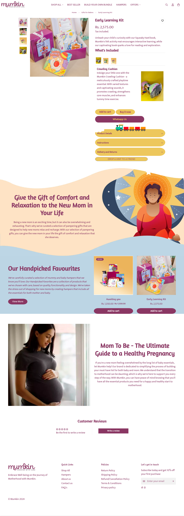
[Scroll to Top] (179, 502)
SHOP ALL (56, 5)
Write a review (113, 431)
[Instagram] (145, 488)
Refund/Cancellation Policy (115, 479)
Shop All (65, 470)
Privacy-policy (108, 487)
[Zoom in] (83, 23)
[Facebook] (142, 488)
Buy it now (125, 112)
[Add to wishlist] (162, 21)
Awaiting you (113, 299)
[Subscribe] (173, 481)
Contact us (66, 483)
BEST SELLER (73, 5)
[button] (178, 5)
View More (17, 301)
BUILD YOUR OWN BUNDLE (98, 5)
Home (74, 12)
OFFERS (134, 5)
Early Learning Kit (156, 299)
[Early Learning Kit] (156, 275)
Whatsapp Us (120, 119)
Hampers (66, 475)
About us (66, 479)
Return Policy (108, 470)
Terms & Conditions (111, 483)
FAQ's (64, 487)
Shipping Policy (109, 475)
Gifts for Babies (87, 12)
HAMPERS (121, 5)
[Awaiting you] (113, 275)
